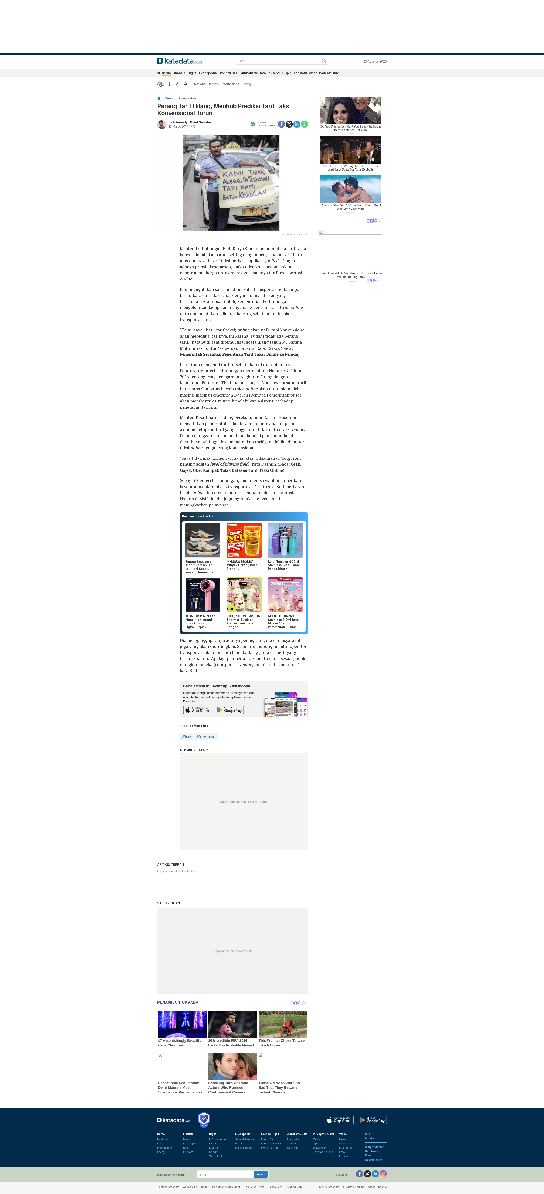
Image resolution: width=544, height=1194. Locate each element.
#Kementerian (205, 736)
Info (336, 73)
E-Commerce (217, 1139)
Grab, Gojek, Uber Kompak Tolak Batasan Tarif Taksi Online (241, 467)
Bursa (186, 1147)
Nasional (200, 84)
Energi (247, 84)
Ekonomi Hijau (228, 73)
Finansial (179, 73)
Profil (238, 1143)
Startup (213, 1147)
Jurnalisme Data (253, 73)
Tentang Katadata (168, 1186)
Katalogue (345, 1147)
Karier (204, 1186)
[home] (158, 73)
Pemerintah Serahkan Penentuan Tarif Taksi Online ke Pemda (239, 354)
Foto (342, 1152)
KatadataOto (373, 1159)
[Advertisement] (350, 358)
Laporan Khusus (323, 1152)
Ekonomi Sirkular (271, 1143)
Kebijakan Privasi (254, 1186)
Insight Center (374, 1147)
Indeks (369, 1138)
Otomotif (300, 73)
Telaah (317, 1139)
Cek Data (293, 1147)
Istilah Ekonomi (244, 1147)
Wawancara (320, 1147)
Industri (214, 84)
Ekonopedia (208, 73)
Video (313, 73)
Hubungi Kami (294, 1186)
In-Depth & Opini (280, 73)
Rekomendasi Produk (197, 516)
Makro (187, 1139)
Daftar (260, 1174)
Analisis (292, 1143)
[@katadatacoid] (383, 1173)
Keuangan (189, 1143)
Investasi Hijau (270, 1147)
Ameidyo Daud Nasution (194, 122)
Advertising (190, 1186)
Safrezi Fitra (199, 726)
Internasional (231, 84)
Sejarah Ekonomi (245, 1139)
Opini (316, 1143)
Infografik (293, 1139)
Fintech (213, 1143)
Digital (192, 73)
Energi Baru (268, 1139)
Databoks (371, 1151)
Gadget (213, 1152)
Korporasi (189, 1152)
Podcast (325, 73)
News (342, 1139)
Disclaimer (275, 1186)
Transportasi (187, 98)
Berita (166, 73)
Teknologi (215, 1156)
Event (369, 1155)
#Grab (186, 736)
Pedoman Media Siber (226, 1186)
